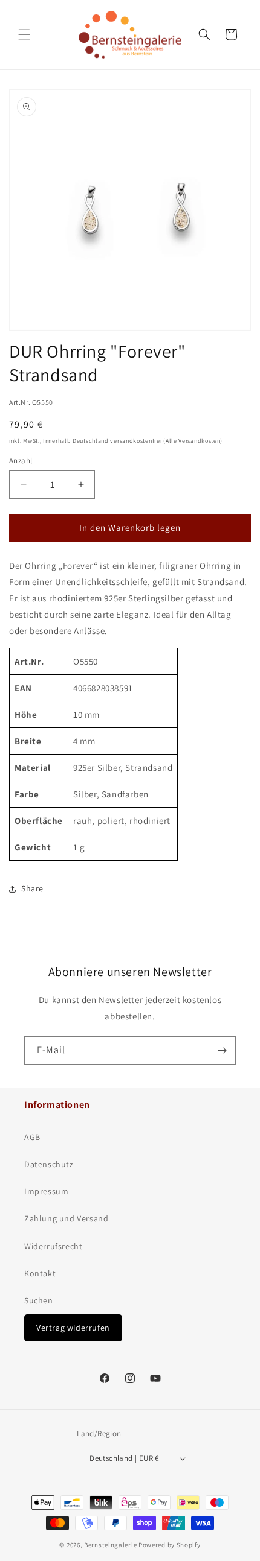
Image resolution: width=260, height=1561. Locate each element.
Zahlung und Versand (66, 1218)
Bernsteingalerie (110, 1544)
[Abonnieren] (222, 1050)
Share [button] (32, 888)
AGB (32, 1137)
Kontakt (40, 1273)
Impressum (46, 1191)
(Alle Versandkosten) (193, 441)
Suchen (38, 1300)
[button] (24, 34)
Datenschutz (49, 1164)
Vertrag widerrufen (73, 1327)
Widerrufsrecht (53, 1246)
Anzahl (20, 460)
